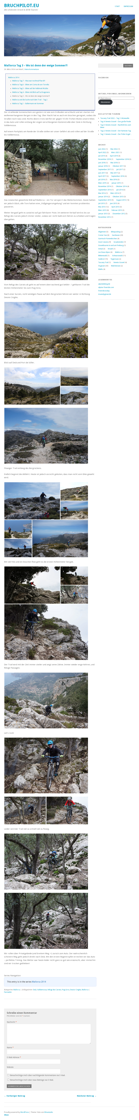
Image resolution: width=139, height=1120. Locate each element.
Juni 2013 (113, 203)
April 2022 (102, 152)
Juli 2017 (119, 169)
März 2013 (102, 210)
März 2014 (114, 193)
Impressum (128, 6)
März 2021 (115, 152)
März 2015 (102, 183)
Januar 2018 (103, 166)
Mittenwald (102, 256)
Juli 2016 (101, 180)
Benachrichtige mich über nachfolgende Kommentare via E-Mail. (37, 1075)
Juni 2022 (101, 149)
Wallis (100, 269)
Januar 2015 (116, 183)
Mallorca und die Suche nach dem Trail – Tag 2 (29, 100)
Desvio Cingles (75, 990)
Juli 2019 (101, 156)
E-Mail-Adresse (14, 1057)
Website (10, 1067)
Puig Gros (65, 990)
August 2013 (121, 200)
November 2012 (104, 217)
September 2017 (104, 169)
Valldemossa (42, 990)
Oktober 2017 (118, 166)
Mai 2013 (101, 207)
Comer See (102, 235)
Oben (6, 1115)
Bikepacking (115, 232)
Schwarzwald (117, 256)
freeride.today (104, 291)
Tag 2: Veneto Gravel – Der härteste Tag (115, 131)
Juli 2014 (119, 190)
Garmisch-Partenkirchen (107, 239)
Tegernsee (114, 259)
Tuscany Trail (103, 262)
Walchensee (115, 266)
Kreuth (110, 249)
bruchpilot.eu (21, 5)
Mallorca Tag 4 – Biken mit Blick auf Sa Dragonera (31, 92)
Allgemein (102, 232)
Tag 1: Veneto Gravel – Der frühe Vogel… (116, 134)
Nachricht (12, 1022)
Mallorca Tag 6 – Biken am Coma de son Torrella (30, 85)
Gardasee (116, 235)
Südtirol (101, 259)
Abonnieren (105, 102)
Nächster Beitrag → (86, 1096)
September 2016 (117, 176)
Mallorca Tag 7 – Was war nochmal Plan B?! (28, 81)
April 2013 (115, 207)
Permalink (8, 992)
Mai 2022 (114, 149)
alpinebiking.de (104, 284)
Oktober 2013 (118, 197)
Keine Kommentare (32, 69)
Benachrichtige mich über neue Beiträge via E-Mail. (32, 1080)
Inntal (100, 249)
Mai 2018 (114, 163)
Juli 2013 (101, 203)
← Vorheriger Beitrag (14, 1096)
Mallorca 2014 (13, 77)
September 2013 (104, 200)
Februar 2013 (117, 210)
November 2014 (104, 186)
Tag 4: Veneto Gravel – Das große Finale (115, 121)
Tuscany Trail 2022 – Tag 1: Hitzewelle (114, 118)
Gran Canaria (103, 242)
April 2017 (102, 176)
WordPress (24, 1112)
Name (10, 1047)
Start (117, 6)
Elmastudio (48, 1112)
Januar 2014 (103, 197)
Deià (34, 990)
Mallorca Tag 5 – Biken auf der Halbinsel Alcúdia (30, 88)
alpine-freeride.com (106, 287)
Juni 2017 (101, 173)
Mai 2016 (113, 180)
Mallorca (16, 990)
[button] (46, 167)
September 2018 (122, 159)
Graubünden (118, 242)
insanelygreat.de (104, 294)
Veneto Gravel (118, 262)
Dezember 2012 (119, 214)
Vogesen (101, 266)
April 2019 (114, 156)
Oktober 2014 (121, 186)
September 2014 (104, 190)
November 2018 (104, 159)
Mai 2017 (114, 173)
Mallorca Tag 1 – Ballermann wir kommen (28, 104)
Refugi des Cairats (54, 990)
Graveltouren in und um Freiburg (110, 245)
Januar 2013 (103, 214)
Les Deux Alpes (104, 252)
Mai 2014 (101, 193)
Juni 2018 (101, 163)
